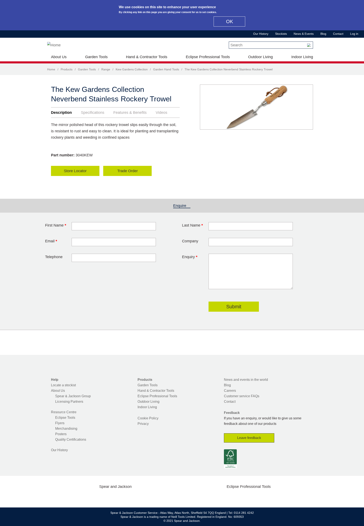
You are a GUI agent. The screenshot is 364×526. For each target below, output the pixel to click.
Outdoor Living (260, 57)
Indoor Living (302, 57)
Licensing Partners (69, 401)
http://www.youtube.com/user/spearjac (135, 496)
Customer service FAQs (241, 396)
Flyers (59, 423)
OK (229, 21)
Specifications (92, 112)
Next (307, 107)
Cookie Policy (148, 418)
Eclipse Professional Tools (208, 57)
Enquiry (189, 257)
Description (61, 112)
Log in (354, 33)
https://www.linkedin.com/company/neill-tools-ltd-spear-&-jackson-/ (122, 496)
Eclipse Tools (65, 417)
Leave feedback (249, 438)
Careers (230, 390)
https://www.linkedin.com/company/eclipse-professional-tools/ (269, 496)
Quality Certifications (70, 439)
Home (51, 69)
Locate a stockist (63, 385)
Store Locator (75, 171)
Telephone (54, 257)
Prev (207, 107)
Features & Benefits (130, 112)
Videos (161, 112)
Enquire (181, 206)
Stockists (281, 33)
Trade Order (127, 171)
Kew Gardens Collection (132, 69)
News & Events (304, 33)
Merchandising (66, 428)
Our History (260, 33)
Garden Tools (96, 57)
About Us (59, 57)
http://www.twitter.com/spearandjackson (95, 496)
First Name (55, 225)
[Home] (54, 45)
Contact (338, 33)
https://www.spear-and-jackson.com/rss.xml (149, 496)
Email (51, 241)
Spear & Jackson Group (73, 396)
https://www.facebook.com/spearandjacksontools (82, 496)
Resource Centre (63, 412)
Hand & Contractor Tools (146, 57)
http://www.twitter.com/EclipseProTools (242, 496)
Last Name (192, 225)
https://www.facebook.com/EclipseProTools (229, 496)
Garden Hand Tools (166, 69)
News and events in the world (246, 379)
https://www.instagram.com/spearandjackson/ (109, 496)
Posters (61, 434)
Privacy (143, 423)
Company (190, 241)
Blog (323, 33)
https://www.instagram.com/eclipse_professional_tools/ (255, 496)
